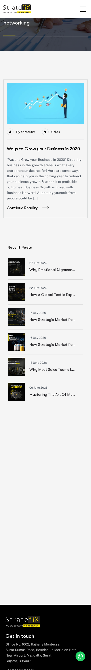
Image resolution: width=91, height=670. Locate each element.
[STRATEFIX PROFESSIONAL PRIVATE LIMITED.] (17, 8)
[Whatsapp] (80, 656)
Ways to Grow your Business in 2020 (43, 148)
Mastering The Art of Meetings (56, 394)
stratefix (28, 132)
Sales (55, 132)
